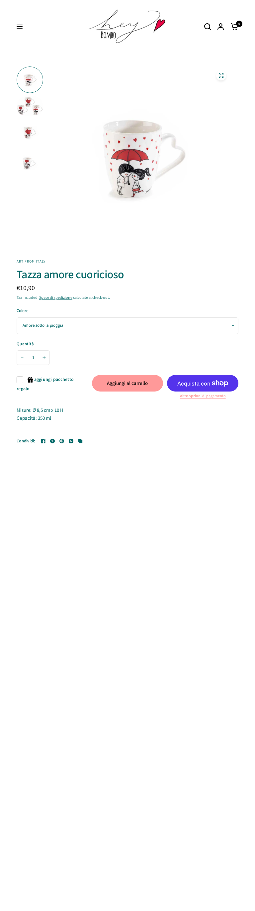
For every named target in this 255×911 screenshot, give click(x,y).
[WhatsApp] (71, 441)
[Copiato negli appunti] (80, 441)
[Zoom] (221, 75)
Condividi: (26, 441)
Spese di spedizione (55, 297)
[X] (52, 441)
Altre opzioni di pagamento (203, 396)
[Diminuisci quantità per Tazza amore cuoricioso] (22, 358)
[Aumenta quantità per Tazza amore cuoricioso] (44, 358)
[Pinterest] (62, 441)
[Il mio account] (220, 26)
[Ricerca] (207, 26)
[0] (232, 26)
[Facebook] (43, 441)
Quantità (25, 344)
